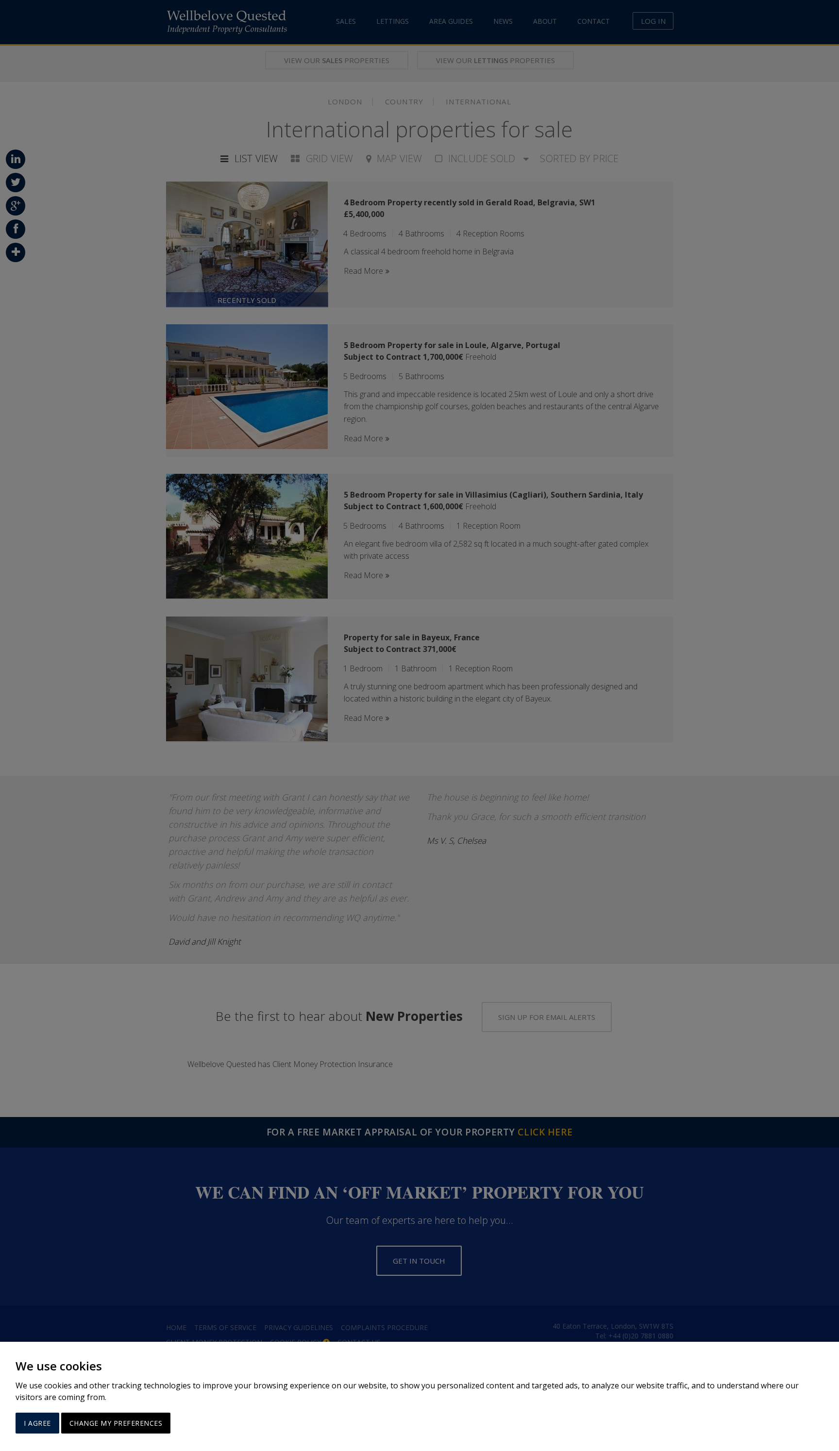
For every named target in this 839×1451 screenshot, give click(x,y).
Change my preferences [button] (116, 1423)
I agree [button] (37, 1423)
